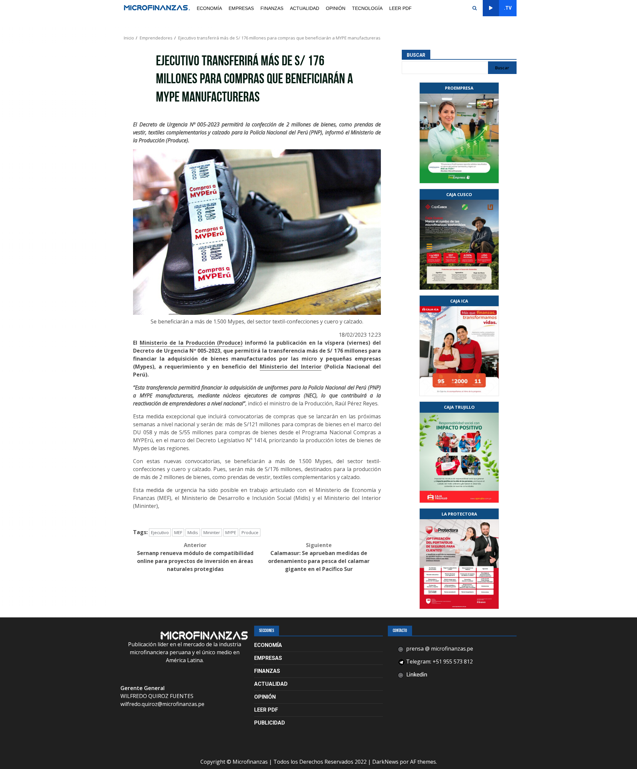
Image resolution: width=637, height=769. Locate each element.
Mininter (211, 532)
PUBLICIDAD (269, 723)
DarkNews (385, 761)
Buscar (416, 55)
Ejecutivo (160, 532)
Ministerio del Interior (290, 366)
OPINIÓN (335, 8)
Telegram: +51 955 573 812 (439, 661)
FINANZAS (271, 8)
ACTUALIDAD (304, 8)
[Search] (474, 8)
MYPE (230, 532)
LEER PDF (400, 8)
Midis (192, 532)
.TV (508, 8)
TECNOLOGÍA (367, 8)
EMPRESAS (241, 8)
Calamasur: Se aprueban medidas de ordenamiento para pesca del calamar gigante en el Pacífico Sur (319, 557)
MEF (178, 532)
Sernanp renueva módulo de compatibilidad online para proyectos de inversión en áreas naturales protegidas (195, 557)
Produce (250, 532)
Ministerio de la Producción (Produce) (191, 342)
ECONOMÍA (209, 8)
